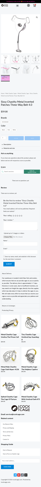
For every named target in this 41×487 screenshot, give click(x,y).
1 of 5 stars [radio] (13, 216)
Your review (8, 220)
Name (5, 240)
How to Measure (7, 450)
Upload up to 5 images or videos (14, 233)
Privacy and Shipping (8, 428)
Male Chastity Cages (11, 93)
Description (7, 144)
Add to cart (16, 138)
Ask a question (32, 171)
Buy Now (32, 138)
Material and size (9, 148)
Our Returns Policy (8, 424)
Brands (4, 118)
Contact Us (6, 439)
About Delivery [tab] (7, 273)
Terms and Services (8, 432)
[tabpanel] (20, 290)
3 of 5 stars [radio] (17, 216)
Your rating (7, 215)
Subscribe (7, 466)
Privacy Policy (6, 435)
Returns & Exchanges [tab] (8, 306)
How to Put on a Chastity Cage (11, 454)
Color (3, 126)
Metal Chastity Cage (23, 93)
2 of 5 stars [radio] (15, 216)
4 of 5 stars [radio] (19, 216)
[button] (17, 5)
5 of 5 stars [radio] (21, 216)
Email (5, 248)
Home (2, 93)
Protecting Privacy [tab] (7, 310)
